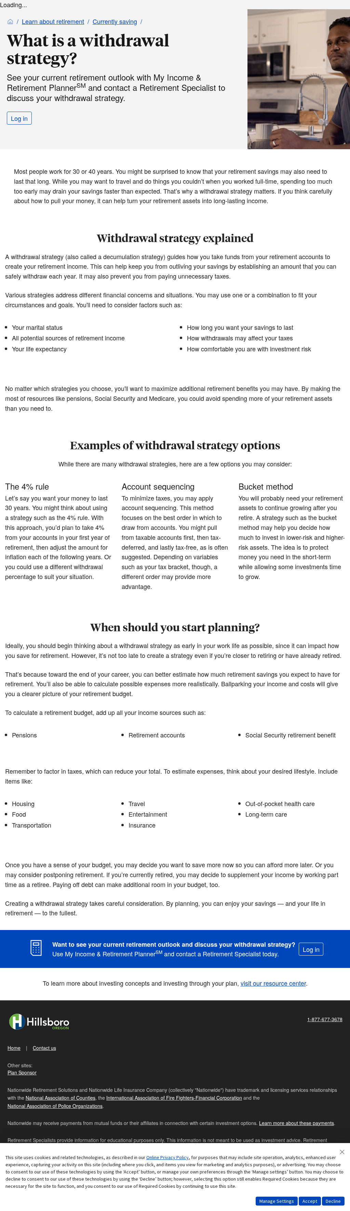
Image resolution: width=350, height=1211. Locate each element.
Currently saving (115, 21)
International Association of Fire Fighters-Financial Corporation (174, 1097)
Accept (309, 1201)
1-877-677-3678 (324, 1019)
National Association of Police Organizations (55, 1105)
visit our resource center (273, 982)
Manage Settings (276, 1201)
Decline (333, 1201)
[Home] (10, 21)
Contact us (44, 1047)
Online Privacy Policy (167, 1157)
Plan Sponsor (22, 1072)
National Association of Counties (60, 1097)
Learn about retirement (53, 21)
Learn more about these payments (296, 1123)
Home (14, 1047)
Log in (19, 118)
